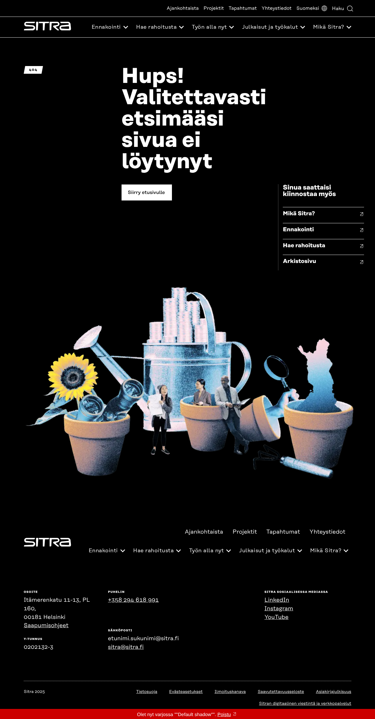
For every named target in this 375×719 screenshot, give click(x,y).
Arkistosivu (299, 261)
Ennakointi (298, 230)
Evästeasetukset (186, 691)
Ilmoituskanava (230, 691)
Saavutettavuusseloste (281, 691)
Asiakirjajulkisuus (333, 691)
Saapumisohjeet (46, 625)
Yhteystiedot (276, 8)
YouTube (276, 617)
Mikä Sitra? (299, 214)
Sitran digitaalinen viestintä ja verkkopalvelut (305, 703)
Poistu (224, 714)
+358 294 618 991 (133, 600)
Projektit (214, 8)
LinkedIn (276, 600)
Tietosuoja (146, 691)
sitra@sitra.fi (125, 647)
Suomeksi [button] (307, 8)
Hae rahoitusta (304, 246)
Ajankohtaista (183, 8)
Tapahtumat (243, 8)
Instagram (278, 609)
